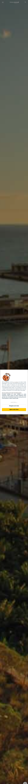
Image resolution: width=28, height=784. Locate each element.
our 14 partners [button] (15, 382)
